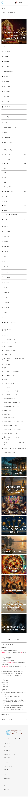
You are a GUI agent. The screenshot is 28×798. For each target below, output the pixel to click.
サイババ (6, 317)
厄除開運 (6, 241)
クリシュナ (6, 302)
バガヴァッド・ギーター (10, 322)
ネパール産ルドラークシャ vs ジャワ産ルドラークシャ (15, 359)
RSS (5, 769)
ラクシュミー (7, 272)
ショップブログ (7, 762)
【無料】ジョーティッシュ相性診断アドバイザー (15, 443)
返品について (5, 714)
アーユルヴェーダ (8, 81)
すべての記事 (7, 51)
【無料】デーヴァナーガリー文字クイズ (14, 429)
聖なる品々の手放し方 (9, 398)
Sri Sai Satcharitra (8, 107)
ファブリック (7, 196)
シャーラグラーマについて (10, 394)
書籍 (5, 205)
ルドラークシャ (7, 159)
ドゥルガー (6, 267)
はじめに (6, 335)
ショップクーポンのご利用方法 (11, 371)
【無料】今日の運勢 (9, 417)
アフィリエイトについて (10, 383)
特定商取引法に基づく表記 (9, 754)
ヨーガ (5, 201)
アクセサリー (7, 154)
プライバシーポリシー (8, 757)
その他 (5, 219)
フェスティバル (7, 112)
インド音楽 (6, 117)
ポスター (6, 210)
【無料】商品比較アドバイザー (11, 433)
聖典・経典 (6, 61)
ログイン (6, 782)
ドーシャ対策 (7, 86)
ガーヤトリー (7, 282)
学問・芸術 (6, 251)
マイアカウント (7, 774)
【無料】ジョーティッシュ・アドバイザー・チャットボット (15, 438)
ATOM (8, 769)
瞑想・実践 (6, 96)
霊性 (5, 256)
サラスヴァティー (8, 277)
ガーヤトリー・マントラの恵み (11, 391)
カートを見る (7, 785)
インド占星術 (7, 91)
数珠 (5, 168)
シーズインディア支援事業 (10, 214)
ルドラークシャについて (10, 350)
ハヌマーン (6, 292)
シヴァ (5, 312)
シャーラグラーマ (8, 177)
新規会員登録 (7, 778)
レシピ (5, 122)
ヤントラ (6, 163)
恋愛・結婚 (6, 246)
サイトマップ (7, 387)
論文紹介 (6, 132)
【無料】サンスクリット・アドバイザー (14, 421)
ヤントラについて (8, 346)
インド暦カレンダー (9, 375)
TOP (3, 8)
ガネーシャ (6, 262)
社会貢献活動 (7, 137)
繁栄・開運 (6, 236)
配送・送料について (7, 645)
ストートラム (7, 101)
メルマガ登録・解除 (8, 766)
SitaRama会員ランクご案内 (10, 425)
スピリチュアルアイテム (10, 127)
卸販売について (7, 379)
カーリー (6, 287)
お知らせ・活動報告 (9, 142)
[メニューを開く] (25, 2)
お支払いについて (6, 719)
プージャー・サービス (9, 191)
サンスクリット (7, 76)
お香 (5, 182)
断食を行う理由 (7, 410)
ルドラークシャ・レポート (10, 364)
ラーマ (5, 297)
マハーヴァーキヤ (8, 71)
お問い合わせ (7, 789)
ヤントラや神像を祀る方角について (13, 402)
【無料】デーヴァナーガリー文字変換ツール (15, 448)
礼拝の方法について (9, 414)
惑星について (7, 368)
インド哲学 (6, 66)
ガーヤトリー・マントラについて (12, 343)
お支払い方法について (8, 750)
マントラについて (8, 354)
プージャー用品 (7, 187)
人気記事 (6, 56)
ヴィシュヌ (6, 307)
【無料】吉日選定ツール (10, 452)
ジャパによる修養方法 (9, 339)
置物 (5, 172)
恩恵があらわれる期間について (11, 406)
